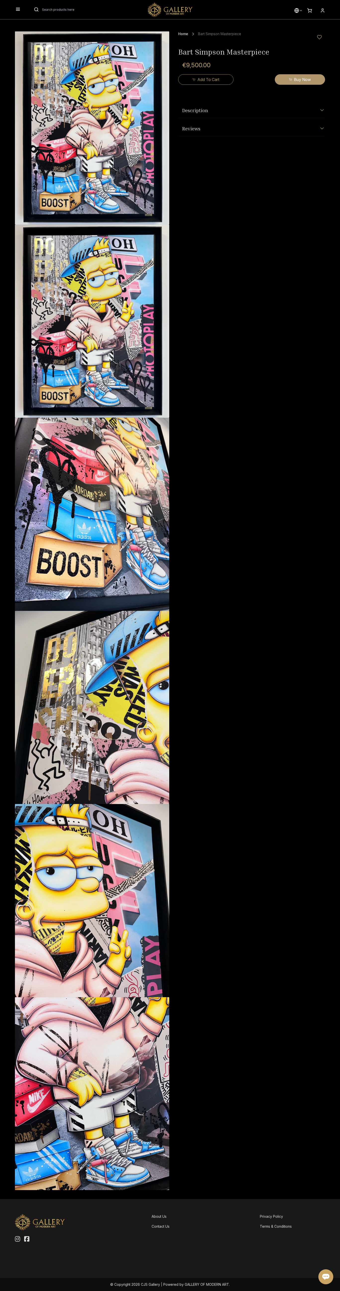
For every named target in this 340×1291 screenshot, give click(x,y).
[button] (296, 10)
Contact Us (161, 1226)
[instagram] (17, 1239)
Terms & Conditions (276, 1226)
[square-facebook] (26, 1239)
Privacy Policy (271, 1216)
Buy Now (302, 79)
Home (183, 34)
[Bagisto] (170, 9)
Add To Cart (208, 79)
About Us (159, 1216)
